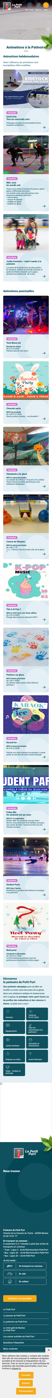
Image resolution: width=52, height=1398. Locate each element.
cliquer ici (16, 1368)
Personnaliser (26, 1391)
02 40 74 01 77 (10, 1236)
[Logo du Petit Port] (12, 6)
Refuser (26, 1383)
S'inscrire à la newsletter (20, 1298)
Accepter (26, 1375)
